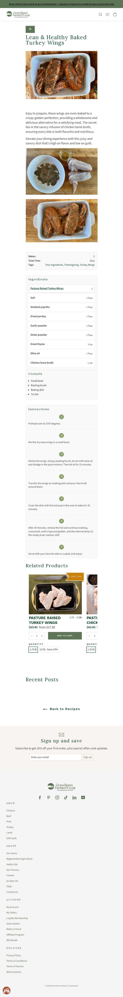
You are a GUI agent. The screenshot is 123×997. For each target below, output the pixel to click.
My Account (12, 907)
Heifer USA (12, 864)
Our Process (12, 870)
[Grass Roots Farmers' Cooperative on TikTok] (66, 797)
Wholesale (11, 940)
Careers (10, 875)
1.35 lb (90, 649)
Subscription (13, 923)
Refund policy (13, 972)
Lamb (9, 832)
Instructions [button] (38, 409)
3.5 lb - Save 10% (49, 649)
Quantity (36, 644)
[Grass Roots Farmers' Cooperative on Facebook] (40, 797)
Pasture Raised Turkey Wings (46, 288)
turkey (83, 265)
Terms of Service (15, 966)
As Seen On (12, 881)
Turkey (9, 827)
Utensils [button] (35, 373)
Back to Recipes (64, 709)
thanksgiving (71, 265)
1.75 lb (33, 649)
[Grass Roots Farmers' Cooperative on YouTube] (83, 797)
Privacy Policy (13, 955)
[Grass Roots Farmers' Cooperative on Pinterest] (48, 797)
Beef (8, 816)
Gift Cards (11, 838)
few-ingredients (54, 265)
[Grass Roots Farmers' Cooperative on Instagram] (57, 797)
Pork (8, 821)
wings (91, 265)
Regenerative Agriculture (19, 859)
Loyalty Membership (17, 918)
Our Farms (11, 853)
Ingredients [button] (38, 279)
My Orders (11, 912)
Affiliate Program (15, 934)
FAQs (9, 886)
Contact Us (12, 892)
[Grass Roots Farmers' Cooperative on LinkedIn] (74, 797)
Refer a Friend (13, 929)
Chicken (10, 810)
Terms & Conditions (16, 961)
